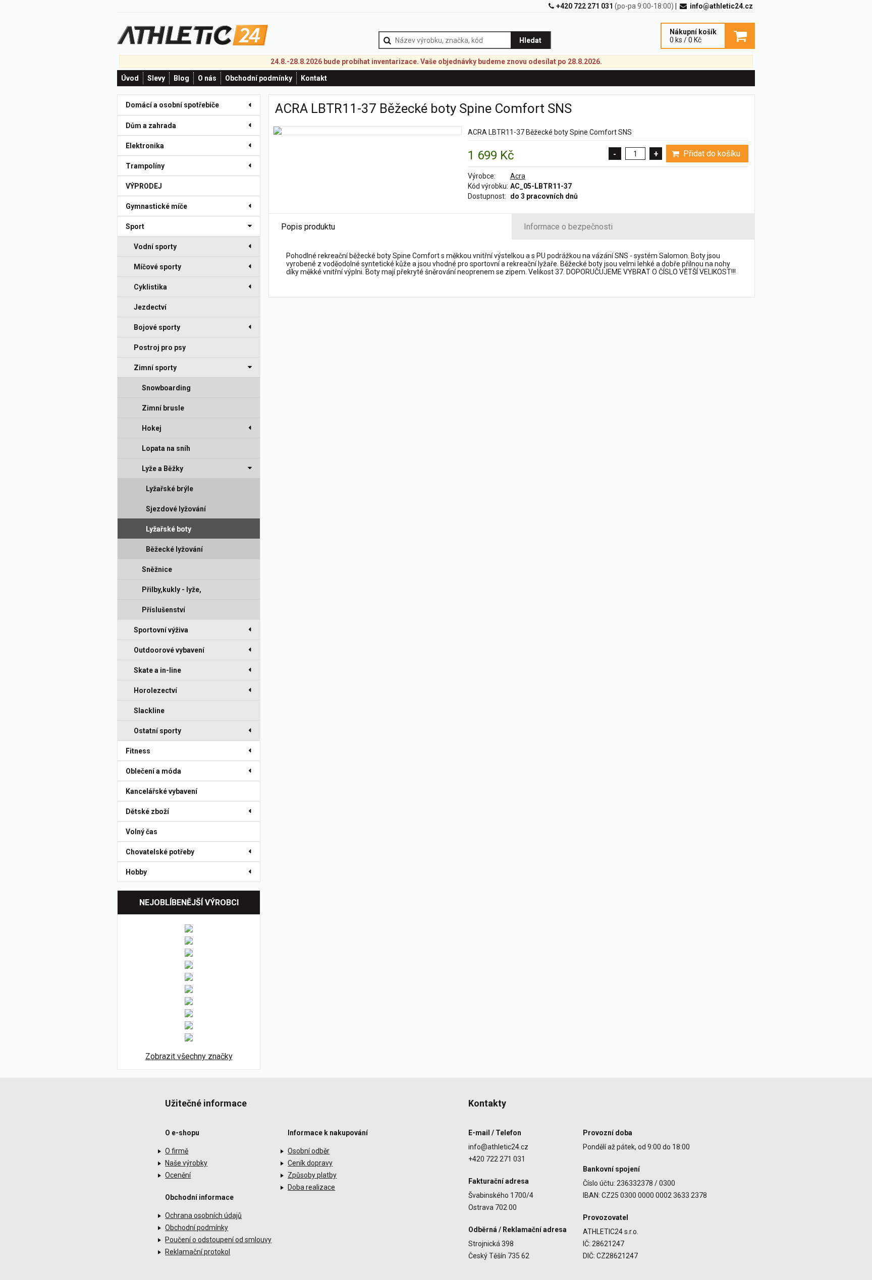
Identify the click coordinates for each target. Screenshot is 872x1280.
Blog (181, 78)
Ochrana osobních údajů (203, 1215)
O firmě (176, 1151)
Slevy (156, 78)
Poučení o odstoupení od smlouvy (218, 1240)
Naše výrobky (186, 1163)
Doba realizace (311, 1187)
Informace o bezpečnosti (568, 226)
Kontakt (314, 78)
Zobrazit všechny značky (189, 1056)
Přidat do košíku (710, 153)
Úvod (130, 78)
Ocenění (178, 1175)
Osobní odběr (309, 1151)
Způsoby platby (312, 1175)
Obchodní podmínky (258, 78)
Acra (517, 176)
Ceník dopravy (310, 1163)
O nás (207, 78)
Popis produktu (308, 226)
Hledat (530, 40)
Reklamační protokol (197, 1252)
